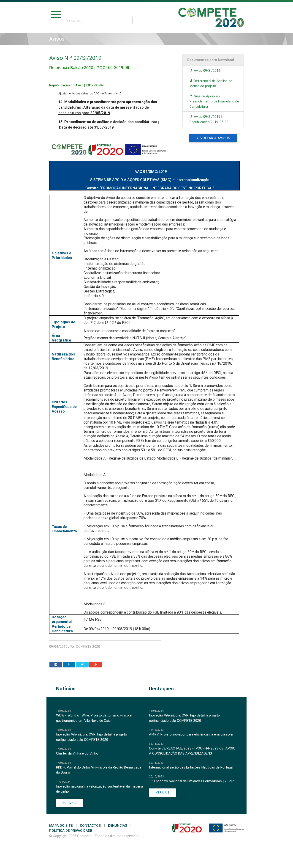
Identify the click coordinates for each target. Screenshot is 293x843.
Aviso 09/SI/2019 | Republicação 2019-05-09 (209, 119)
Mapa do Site (61, 825)
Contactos (90, 825)
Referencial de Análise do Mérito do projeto (211, 83)
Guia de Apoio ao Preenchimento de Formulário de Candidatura (214, 101)
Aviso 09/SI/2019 (206, 70)
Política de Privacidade (70, 830)
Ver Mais (69, 802)
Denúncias (117, 825)
